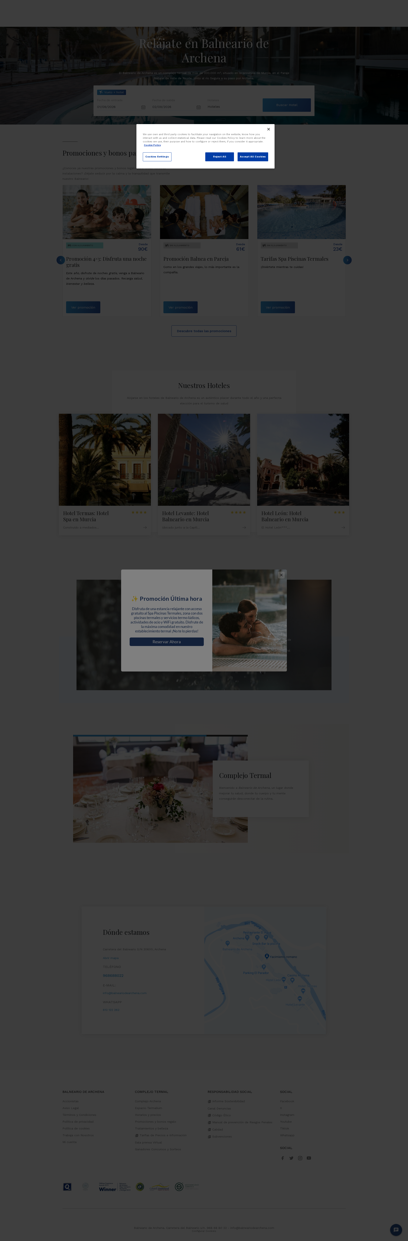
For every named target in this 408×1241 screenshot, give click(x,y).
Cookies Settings (157, 156)
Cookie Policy (152, 145)
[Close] (268, 129)
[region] (205, 146)
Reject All (219, 156)
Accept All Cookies (253, 156)
